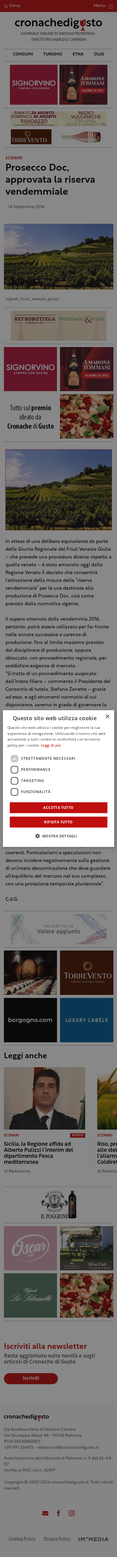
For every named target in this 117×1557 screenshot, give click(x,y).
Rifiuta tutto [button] (58, 822)
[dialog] (58, 778)
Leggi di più (51, 745)
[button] (58, 836)
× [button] (107, 716)
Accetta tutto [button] (58, 807)
